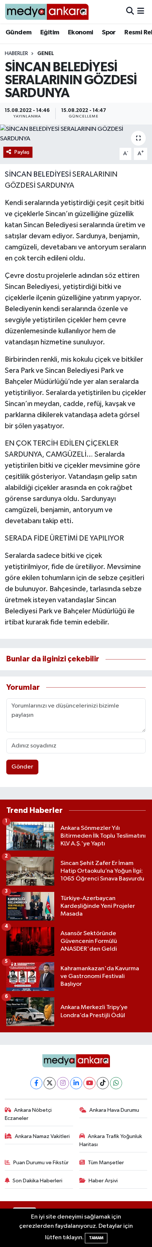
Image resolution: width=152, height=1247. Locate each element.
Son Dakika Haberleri (37, 1180)
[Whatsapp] (116, 1083)
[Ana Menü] (140, 11)
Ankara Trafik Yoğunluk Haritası (110, 1140)
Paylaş (22, 152)
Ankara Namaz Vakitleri (42, 1136)
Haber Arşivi (103, 1180)
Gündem (18, 32)
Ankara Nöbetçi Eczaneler (28, 1114)
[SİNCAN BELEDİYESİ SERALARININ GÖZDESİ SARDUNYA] (76, 134)
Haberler (16, 53)
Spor (109, 32)
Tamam (96, 1238)
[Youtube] (89, 1083)
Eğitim (49, 32)
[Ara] (130, 11)
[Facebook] (36, 1083)
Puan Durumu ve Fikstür (41, 1162)
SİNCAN (18, 174)
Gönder (22, 767)
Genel (45, 53)
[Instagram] (63, 1083)
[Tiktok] (103, 1083)
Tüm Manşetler (106, 1162)
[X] (50, 1083)
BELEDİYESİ (52, 174)
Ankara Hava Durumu (114, 1110)
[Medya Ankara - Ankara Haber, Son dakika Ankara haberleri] (47, 11)
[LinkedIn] (76, 1083)
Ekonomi (80, 32)
